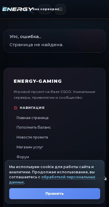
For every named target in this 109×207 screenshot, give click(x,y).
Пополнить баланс (34, 127)
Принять (54, 193)
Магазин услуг (30, 147)
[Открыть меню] (60, 9)
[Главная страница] (18, 9)
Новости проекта (32, 137)
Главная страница (33, 118)
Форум (23, 157)
